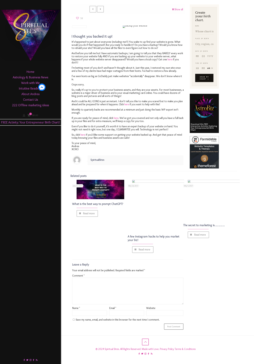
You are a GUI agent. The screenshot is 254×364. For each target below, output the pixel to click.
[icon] (33, 360)
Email (112, 308)
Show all (178, 9)
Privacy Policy (167, 349)
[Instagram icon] (30, 360)
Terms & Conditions (185, 349)
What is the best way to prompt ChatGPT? (97, 204)
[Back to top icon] (145, 342)
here (170, 59)
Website (150, 308)
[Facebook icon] (24, 360)
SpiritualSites (97, 159)
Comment (78, 275)
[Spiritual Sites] (30, 34)
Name (76, 308)
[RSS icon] (37, 360)
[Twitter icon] (27, 360)
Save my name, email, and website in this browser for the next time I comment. (118, 319)
